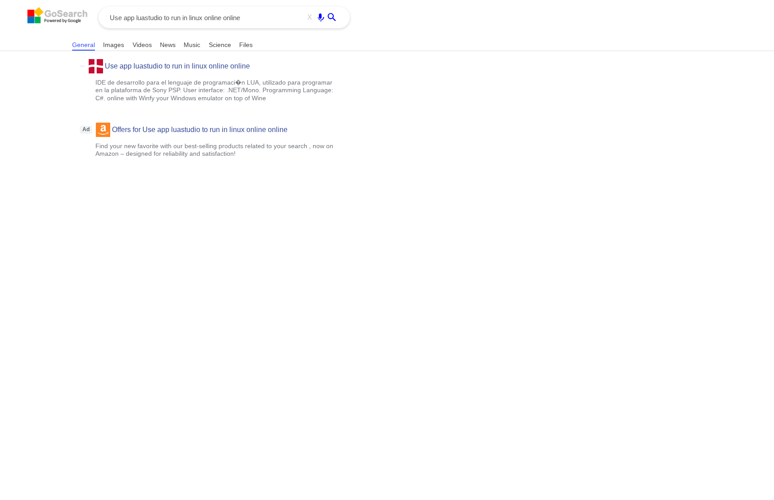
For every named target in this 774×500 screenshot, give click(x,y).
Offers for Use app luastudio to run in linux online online (200, 129)
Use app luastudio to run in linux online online (177, 66)
